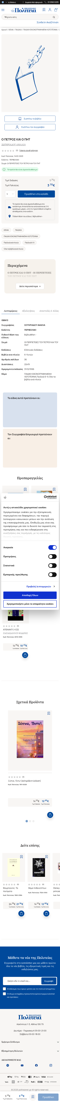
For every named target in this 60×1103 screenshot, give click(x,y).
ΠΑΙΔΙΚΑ (18, 29)
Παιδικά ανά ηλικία (11, 242)
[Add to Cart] (25, 655)
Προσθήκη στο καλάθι (36, 194)
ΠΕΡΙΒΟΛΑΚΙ (14, 160)
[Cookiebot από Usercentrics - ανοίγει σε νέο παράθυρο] (44, 497)
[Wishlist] (44, 10)
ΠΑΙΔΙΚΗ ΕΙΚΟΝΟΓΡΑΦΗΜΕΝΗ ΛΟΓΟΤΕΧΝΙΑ (40, 29)
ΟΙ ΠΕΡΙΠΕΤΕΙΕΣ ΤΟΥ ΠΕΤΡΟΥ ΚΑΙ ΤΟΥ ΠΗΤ (23, 163)
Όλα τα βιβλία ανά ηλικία (13, 249)
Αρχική (4, 29)
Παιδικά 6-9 (29, 242)
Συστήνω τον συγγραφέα (32, 127)
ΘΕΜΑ (11, 29)
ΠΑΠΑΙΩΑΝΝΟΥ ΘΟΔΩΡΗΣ (15, 633)
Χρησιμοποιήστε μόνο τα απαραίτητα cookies (30, 604)
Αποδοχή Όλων (30, 595)
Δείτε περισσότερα (30, 286)
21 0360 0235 (53, 2)
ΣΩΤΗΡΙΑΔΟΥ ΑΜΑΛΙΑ (13, 144)
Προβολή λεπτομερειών (39, 586)
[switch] (52, 556)
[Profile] (50, 10)
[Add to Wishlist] (33, 1097)
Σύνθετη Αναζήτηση (48, 22)
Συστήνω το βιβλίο (32, 118)
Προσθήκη (48, 1097)
